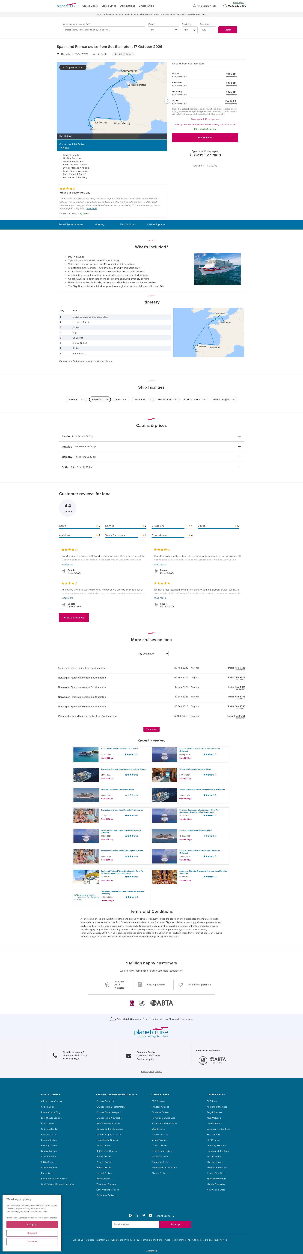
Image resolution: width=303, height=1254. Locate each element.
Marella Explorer (215, 1162)
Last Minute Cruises (51, 1118)
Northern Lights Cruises (108, 1134)
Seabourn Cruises (161, 1162)
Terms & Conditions (152, 1240)
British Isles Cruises (106, 1151)
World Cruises (103, 1145)
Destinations (127, 5)
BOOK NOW (205, 137)
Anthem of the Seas (217, 1107)
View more (151, 729)
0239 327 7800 (237, 5)
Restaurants (167, 399)
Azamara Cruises (160, 1156)
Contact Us (103, 1240)
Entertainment (194, 399)
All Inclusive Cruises (51, 1101)
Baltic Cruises (103, 1178)
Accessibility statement (177, 1240)
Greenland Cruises (106, 1184)
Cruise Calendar (49, 1129)
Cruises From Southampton (110, 1107)
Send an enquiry (145, 1059)
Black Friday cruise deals (54, 1178)
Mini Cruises (47, 1123)
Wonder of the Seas (217, 1167)
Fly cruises (47, 1173)
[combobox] (104, 29)
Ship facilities (128, 224)
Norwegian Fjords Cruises (109, 1129)
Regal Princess (214, 1112)
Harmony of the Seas (218, 1151)
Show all (76, 399)
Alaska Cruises (104, 1156)
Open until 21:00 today (75, 1055)
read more (67, 564)
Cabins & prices (156, 224)
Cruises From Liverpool (108, 1112)
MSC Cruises (158, 1129)
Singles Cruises (49, 1140)
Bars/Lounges (224, 399)
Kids (121, 399)
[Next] (167, 100)
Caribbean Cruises (106, 1195)
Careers (90, 1240)
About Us (78, 1240)
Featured (100, 399)
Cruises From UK (105, 1101)
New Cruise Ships (216, 1189)
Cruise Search (48, 1156)
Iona (67, 147)
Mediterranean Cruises (108, 1123)
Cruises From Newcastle (109, 1118)
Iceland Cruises (104, 1173)
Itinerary (99, 224)
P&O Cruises (79, 144)
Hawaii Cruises (104, 1167)
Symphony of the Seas (218, 1129)
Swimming (142, 399)
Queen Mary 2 (214, 1123)
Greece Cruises (104, 1162)
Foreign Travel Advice (215, 1240)
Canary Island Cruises (107, 1189)
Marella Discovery (216, 1184)
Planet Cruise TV (165, 1216)
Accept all (32, 1224)
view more (91, 208)
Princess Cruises (160, 1107)
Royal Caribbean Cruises (164, 1123)
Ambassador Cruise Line (164, 1167)
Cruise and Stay (49, 1167)
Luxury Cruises (49, 1151)
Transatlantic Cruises (107, 1140)
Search (228, 30)
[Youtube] (152, 1216)
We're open (238, 3)
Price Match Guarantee (205, 129)
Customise (151, 1250)
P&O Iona (212, 1101)
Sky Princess (213, 1140)
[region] (32, 1223)
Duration (204, 24)
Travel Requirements (71, 224)
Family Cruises (48, 1134)
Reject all (32, 1233)
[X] (138, 1216)
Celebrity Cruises (160, 1112)
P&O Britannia (214, 1156)
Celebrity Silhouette (217, 1145)
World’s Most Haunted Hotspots (57, 1184)
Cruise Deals (90, 5)
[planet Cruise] (67, 5)
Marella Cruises (160, 1134)
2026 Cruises (48, 1162)
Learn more (187, 1019)
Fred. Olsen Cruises (162, 1151)
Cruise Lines (108, 5)
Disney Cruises (159, 1173)
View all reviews (74, 617)
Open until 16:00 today (148, 1055)
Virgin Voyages (159, 1140)
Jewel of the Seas (216, 1173)
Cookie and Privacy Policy (125, 1240)
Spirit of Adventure (216, 1178)
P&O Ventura (213, 1134)
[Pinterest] (145, 1216)
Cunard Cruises (160, 1145)
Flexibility (187, 24)
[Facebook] (131, 1216)
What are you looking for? (76, 24)
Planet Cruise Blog (50, 1112)
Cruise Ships (146, 5)
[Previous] (57, 100)
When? (151, 24)
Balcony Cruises (49, 1145)
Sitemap (196, 1240)
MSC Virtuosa (214, 1118)
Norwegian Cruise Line (163, 1118)
